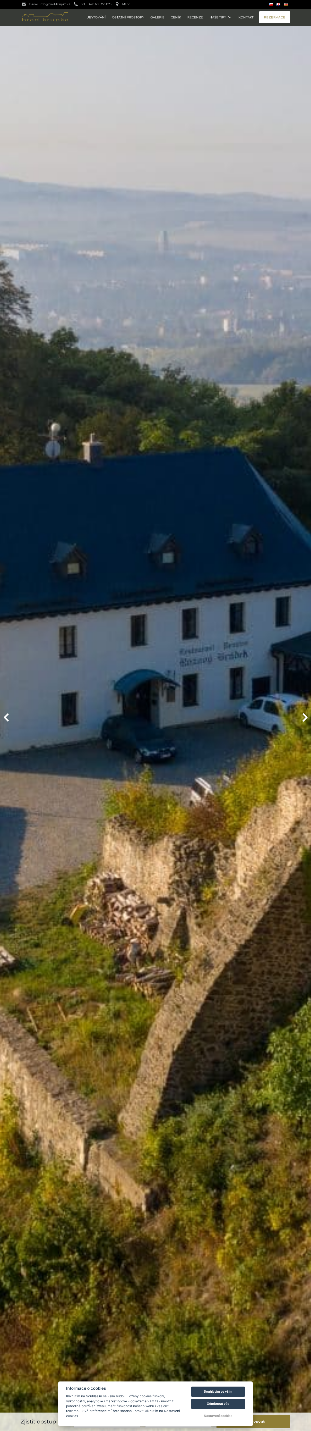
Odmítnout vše (218, 1404)
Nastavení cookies (218, 1416)
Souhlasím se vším (218, 1391)
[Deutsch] (286, 4)
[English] (279, 4)
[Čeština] (271, 4)
